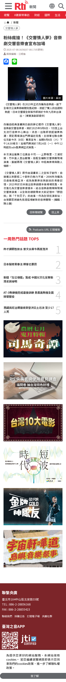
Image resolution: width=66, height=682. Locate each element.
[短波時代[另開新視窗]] (33, 467)
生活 (57, 15)
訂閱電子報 (33, 616)
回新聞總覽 (36, 212)
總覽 (6, 15)
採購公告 (19, 616)
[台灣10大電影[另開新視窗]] (33, 425)
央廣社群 (47, 616)
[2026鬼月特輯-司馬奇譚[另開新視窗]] (33, 341)
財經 (37, 15)
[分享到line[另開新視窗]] (14, 62)
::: (5, 22)
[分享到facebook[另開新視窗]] (6, 62)
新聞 (15, 22)
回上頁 (55, 212)
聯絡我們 (7, 616)
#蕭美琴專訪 (21, 15)
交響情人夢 (11, 28)
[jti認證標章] (29, 640)
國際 (47, 15)
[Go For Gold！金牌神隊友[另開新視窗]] (33, 509)
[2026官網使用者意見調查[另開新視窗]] (33, 383)
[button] (8, 5)
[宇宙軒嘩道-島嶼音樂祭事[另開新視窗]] (33, 551)
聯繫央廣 (9, 592)
